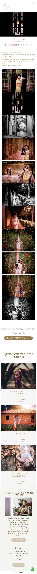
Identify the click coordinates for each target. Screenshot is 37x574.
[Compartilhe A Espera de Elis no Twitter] (20, 333)
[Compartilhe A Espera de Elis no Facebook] (13, 333)
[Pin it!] (24, 87)
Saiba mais (18, 540)
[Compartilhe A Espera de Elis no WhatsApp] (16, 333)
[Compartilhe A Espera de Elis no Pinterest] (24, 333)
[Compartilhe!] (18, 87)
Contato (18, 565)
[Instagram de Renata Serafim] (19, 559)
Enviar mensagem (19, 551)
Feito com (19, 572)
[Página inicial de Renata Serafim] (6, 6)
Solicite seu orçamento (18, 338)
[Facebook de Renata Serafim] (17, 559)
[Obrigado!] (13, 87)
